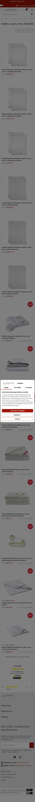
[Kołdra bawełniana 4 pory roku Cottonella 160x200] (17, 361)
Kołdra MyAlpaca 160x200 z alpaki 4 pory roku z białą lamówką (17, 204)
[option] (17, 687)
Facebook (14, 757)
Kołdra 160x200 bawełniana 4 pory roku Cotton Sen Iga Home (16, 648)
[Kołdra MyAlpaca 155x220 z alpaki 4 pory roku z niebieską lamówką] (17, 95)
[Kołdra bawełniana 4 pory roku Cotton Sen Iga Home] (17, 628)
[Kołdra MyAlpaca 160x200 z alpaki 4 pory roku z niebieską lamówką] (17, 50)
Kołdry (19, 18)
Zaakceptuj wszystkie (17, 410)
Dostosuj (17, 415)
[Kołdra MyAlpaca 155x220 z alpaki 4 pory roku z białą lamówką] (17, 228)
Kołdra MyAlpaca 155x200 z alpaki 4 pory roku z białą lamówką (17, 293)
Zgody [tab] (6, 387)
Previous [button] (3, 686)
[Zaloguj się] (32, 9)
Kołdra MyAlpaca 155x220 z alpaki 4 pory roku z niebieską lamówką (16, 115)
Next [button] (32, 686)
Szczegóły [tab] (17, 387)
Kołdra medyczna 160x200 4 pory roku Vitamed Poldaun (16, 337)
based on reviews (17, 671)
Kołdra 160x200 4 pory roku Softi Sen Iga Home (17, 604)
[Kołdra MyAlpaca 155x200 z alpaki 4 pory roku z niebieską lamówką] (17, 139)
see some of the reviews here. (17, 673)
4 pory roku (25, 18)
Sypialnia (13, 18)
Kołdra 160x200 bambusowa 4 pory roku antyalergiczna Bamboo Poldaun (17, 559)
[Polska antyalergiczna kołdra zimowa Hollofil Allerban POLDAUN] (17, 495)
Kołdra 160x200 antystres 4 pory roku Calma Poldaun (15, 470)
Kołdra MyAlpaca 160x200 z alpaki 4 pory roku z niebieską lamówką (17, 70)
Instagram (20, 757)
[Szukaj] (32, 14)
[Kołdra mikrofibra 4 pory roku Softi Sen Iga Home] (17, 583)
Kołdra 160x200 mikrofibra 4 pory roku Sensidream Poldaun (16, 426)
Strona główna (5, 18)
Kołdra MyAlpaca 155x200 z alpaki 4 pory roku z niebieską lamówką (17, 159)
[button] (17, 706)
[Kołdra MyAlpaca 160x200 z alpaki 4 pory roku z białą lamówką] (17, 183)
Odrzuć (17, 419)
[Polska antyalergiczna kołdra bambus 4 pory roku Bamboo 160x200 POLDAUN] (17, 539)
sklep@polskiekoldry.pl (23, 765)
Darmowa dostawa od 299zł (26, 6)
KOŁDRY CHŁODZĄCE (17, 1)
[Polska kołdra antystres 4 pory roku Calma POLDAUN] (17, 450)
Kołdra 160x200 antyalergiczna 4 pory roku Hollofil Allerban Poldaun (16, 515)
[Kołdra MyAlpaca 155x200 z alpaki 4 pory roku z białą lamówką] (17, 272)
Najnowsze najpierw (24, 30)
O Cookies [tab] (28, 387)
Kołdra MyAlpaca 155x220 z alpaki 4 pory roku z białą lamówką (16, 248)
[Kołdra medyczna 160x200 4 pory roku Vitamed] (17, 317)
